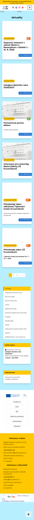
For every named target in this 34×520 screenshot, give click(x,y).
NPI (17, 411)
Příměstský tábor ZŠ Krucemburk (14, 250)
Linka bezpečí (17, 421)
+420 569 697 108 (9, 450)
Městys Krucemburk (17, 416)
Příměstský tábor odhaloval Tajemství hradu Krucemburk (14, 206)
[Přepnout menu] (29, 8)
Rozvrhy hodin (10, 296)
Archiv (7, 305)
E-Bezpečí (17, 426)
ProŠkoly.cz (17, 402)
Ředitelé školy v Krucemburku (15, 337)
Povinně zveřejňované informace (16, 313)
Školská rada (9, 321)
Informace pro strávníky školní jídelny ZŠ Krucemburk (16, 166)
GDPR (7, 325)
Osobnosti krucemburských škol (16, 329)
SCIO (17, 406)
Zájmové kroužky (11, 309)
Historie (7, 333)
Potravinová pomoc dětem (14, 124)
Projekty (8, 317)
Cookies (21, 501)
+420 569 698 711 (8, 477)
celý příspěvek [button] (25, 55)
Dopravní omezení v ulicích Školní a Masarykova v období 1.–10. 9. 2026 (16, 46)
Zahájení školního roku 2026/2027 (16, 86)
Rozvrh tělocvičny (11, 301)
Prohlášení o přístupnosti (10, 501)
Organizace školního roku (13, 292)
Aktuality (8, 288)
